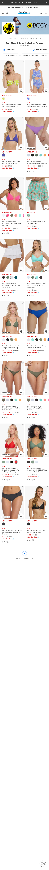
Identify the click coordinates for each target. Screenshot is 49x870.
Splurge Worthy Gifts (10, 55)
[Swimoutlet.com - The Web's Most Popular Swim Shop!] (24, 13)
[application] (43, 864)
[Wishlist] (41, 12)
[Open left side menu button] (3, 13)
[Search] (7, 13)
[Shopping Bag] (45, 12)
